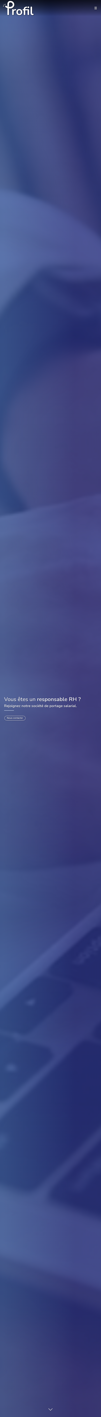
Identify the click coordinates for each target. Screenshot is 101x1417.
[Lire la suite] (50, 1408)
